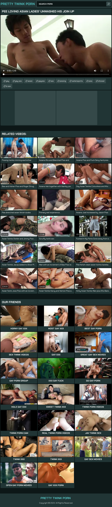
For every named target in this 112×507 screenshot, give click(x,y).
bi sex (8, 86)
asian (30, 81)
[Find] (108, 4)
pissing (63, 81)
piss (90, 81)
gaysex (41, 81)
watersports (77, 81)
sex (52, 81)
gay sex (18, 81)
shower (101, 81)
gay (7, 81)
